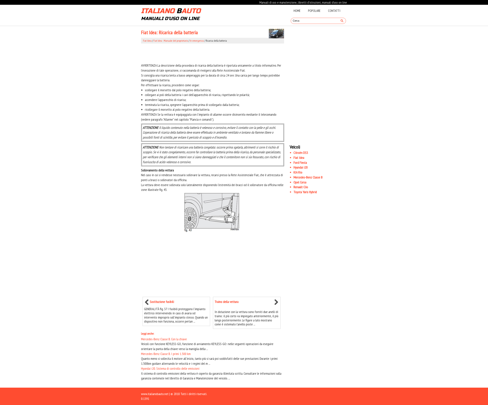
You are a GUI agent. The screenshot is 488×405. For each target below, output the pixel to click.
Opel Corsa (300, 182)
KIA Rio (298, 172)
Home (297, 11)
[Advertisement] (212, 53)
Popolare (314, 11)
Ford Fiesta (300, 162)
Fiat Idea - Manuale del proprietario (170, 40)
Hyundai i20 (301, 167)
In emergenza (197, 40)
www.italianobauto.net (155, 394)
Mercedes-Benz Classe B (308, 177)
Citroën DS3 (301, 152)
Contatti (334, 11)
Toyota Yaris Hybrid (305, 192)
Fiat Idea (147, 40)
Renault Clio (301, 187)
